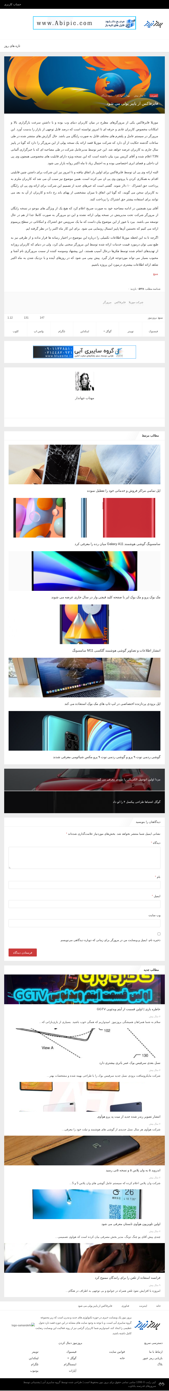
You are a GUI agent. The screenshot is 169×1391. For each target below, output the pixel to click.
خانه (158, 1306)
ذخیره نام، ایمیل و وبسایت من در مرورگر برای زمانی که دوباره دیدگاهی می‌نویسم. (112, 940)
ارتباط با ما (157, 1352)
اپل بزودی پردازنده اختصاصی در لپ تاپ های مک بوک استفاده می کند (112, 703)
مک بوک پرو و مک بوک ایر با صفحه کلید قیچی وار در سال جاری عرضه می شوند (105, 597)
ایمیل (156, 896)
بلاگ (160, 1364)
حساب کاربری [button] (12, 4)
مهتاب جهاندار (123, 96)
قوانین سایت (117, 1352)
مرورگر (107, 302)
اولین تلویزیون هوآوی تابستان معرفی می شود (130, 1224)
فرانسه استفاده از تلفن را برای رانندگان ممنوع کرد (129, 1278)
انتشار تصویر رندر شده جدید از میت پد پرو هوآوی (128, 1117)
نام (157, 877)
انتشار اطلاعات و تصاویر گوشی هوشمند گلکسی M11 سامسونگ (117, 650)
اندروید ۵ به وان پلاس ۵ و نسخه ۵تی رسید (132, 1170)
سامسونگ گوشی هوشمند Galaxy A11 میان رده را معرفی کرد (119, 543)
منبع (155, 273)
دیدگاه (155, 842)
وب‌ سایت (154, 915)
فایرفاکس (118, 302)
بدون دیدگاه (106, 96)
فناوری (126, 1306)
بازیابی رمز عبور (154, 1358)
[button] (15, 22)
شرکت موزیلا (132, 302)
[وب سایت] (86, 422)
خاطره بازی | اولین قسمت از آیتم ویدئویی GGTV (128, 1009)
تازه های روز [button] (11, 45)
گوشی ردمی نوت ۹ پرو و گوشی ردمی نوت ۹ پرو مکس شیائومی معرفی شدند (108, 756)
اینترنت (153, 96)
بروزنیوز (152, 317)
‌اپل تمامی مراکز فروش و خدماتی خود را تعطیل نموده (124, 490)
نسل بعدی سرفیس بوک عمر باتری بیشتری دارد (129, 1063)
